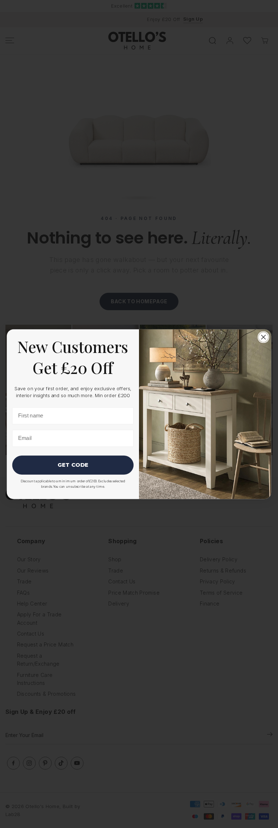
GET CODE (73, 465)
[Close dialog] (263, 337)
